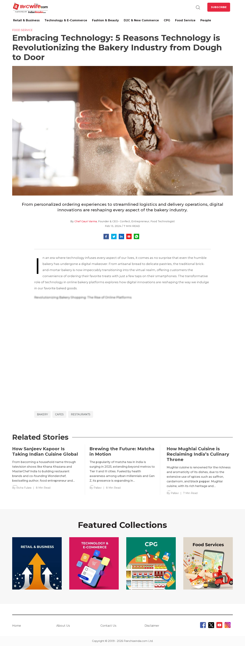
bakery (42, 414)
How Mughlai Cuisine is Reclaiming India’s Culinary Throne (198, 454)
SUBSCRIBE (219, 7)
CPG (167, 20)
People (205, 20)
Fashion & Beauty (105, 20)
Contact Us (108, 625)
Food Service (185, 20)
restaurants (80, 414)
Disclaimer (152, 625)
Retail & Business (26, 20)
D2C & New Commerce (141, 20)
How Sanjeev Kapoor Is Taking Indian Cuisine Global (45, 451)
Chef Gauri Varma (85, 221)
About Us (63, 625)
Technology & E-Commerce (65, 20)
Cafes (59, 414)
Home (16, 625)
